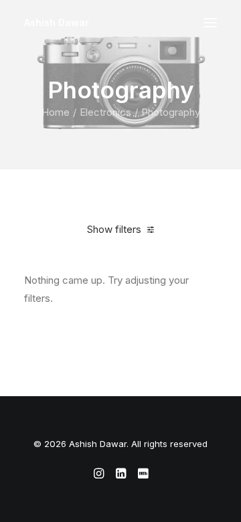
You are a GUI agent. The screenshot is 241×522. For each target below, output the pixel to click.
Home (56, 112)
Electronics (105, 112)
